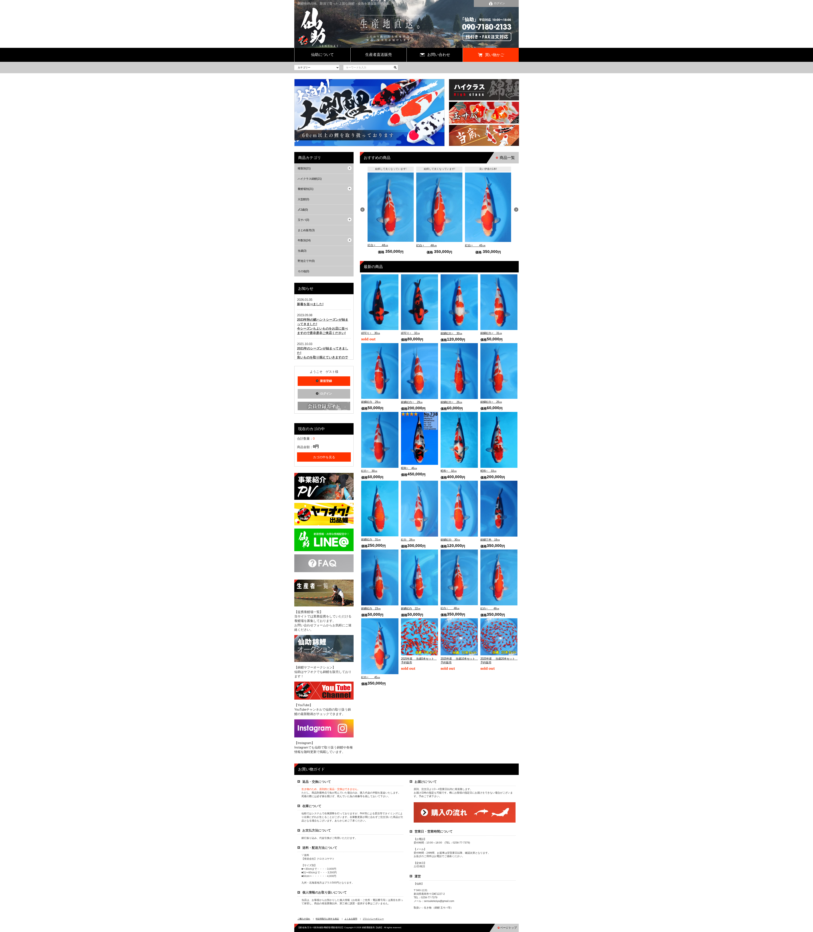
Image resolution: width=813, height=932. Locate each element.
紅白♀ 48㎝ (378, 245)
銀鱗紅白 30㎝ (450, 539)
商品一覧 (507, 158)
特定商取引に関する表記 (327, 919)
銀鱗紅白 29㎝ (371, 401)
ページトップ (508, 927)
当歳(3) (302, 250)
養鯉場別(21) (305, 189)
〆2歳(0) (303, 209)
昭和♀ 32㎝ (449, 470)
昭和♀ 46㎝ (409, 468)
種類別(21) (304, 168)
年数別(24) (304, 240)
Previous (362, 209)
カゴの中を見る (324, 457)
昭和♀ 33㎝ (488, 470)
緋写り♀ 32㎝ (410, 333)
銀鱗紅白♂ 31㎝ (491, 333)
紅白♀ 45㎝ (475, 245)
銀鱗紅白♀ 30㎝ (451, 333)
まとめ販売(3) (306, 230)
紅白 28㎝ (408, 539)
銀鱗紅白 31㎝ (371, 539)
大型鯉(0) (303, 199)
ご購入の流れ (303, 919)
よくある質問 (350, 919)
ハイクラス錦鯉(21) (310, 178)
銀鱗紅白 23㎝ (371, 608)
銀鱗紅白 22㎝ (410, 608)
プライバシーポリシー (373, 919)
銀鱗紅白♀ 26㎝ (451, 402)
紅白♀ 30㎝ (369, 470)
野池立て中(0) (306, 260)
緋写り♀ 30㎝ (370, 333)
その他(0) (303, 271)
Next (516, 209)
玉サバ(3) (303, 219)
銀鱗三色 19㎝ (490, 539)
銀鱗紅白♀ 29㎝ (412, 402)
